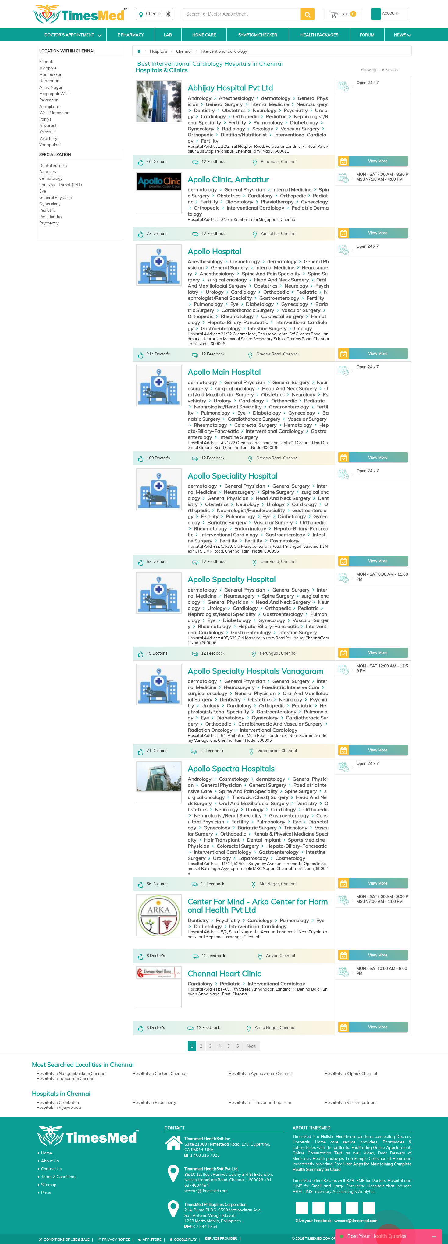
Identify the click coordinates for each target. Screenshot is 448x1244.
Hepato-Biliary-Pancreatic (238, 322)
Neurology (264, 110)
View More (377, 160)
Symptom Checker (257, 34)
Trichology (296, 828)
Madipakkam (51, 74)
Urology (215, 292)
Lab (168, 34)
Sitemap (48, 1184)
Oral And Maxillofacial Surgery (254, 803)
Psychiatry (49, 223)
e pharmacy (131, 34)
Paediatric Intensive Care (290, 687)
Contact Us (51, 1168)
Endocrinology (250, 528)
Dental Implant (264, 840)
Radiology (233, 128)
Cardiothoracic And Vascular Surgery (280, 724)
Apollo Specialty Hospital (232, 579)
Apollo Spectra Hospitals (231, 768)
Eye (42, 191)
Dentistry (47, 171)
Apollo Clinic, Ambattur (228, 179)
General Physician (55, 197)
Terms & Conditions (58, 1176)
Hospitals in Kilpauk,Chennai (351, 1073)
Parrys (45, 119)
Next (251, 1046)
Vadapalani (50, 144)
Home (46, 1152)
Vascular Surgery (300, 128)
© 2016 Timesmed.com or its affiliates (326, 1238)
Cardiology (213, 116)
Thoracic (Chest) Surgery (260, 797)
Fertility (237, 122)
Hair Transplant (222, 840)
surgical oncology (227, 280)
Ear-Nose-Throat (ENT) (60, 184)
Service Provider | (223, 1238)
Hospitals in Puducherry (154, 1102)
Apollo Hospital (214, 251)
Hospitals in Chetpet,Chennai (159, 1073)
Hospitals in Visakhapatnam (350, 1102)
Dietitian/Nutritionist (244, 135)
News (400, 34)
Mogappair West (54, 93)
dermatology (50, 178)
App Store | (154, 1239)
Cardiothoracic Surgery (248, 310)
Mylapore (47, 67)
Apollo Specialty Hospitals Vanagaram (255, 671)
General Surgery (224, 104)
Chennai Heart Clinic (224, 973)
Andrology (200, 98)
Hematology (298, 425)
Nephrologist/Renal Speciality (228, 407)
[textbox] (242, 14)
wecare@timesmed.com (355, 1220)
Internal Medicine (269, 104)
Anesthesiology (236, 98)
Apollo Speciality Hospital (233, 475)
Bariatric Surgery (227, 522)
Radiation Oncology (210, 730)
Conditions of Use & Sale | (68, 1239)
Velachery (48, 138)
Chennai (184, 51)
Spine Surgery (278, 492)
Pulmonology (268, 122)
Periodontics (50, 216)
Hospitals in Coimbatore (58, 1102)
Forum (367, 34)
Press (46, 1192)
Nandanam (49, 80)
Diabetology (304, 122)
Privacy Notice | (117, 1239)
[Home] (139, 51)
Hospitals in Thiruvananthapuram (260, 1102)
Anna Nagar (50, 87)
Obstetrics (234, 110)
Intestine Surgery (267, 328)
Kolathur (47, 131)
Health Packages (319, 34)
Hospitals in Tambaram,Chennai (66, 1078)
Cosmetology (245, 261)
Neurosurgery (312, 104)
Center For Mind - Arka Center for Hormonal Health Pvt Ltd (258, 906)
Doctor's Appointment (69, 34)
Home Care (204, 34)
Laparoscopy (253, 858)
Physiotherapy (277, 202)
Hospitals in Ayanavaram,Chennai (260, 1073)
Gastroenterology (279, 298)
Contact (175, 1128)
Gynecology (50, 203)
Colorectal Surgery (282, 316)
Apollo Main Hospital (224, 371)
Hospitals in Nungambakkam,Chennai (71, 1073)
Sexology (262, 128)
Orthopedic (246, 116)
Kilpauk (46, 61)
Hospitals (158, 51)
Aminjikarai (49, 106)
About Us (50, 1160)
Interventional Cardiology (224, 51)
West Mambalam (54, 112)
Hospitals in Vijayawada (59, 1107)
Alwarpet (48, 125)
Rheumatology (237, 316)
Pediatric (47, 210)
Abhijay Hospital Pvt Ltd (230, 87)
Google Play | (187, 1239)
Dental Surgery (53, 165)
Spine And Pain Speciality (271, 273)
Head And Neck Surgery (281, 280)
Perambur (48, 99)
